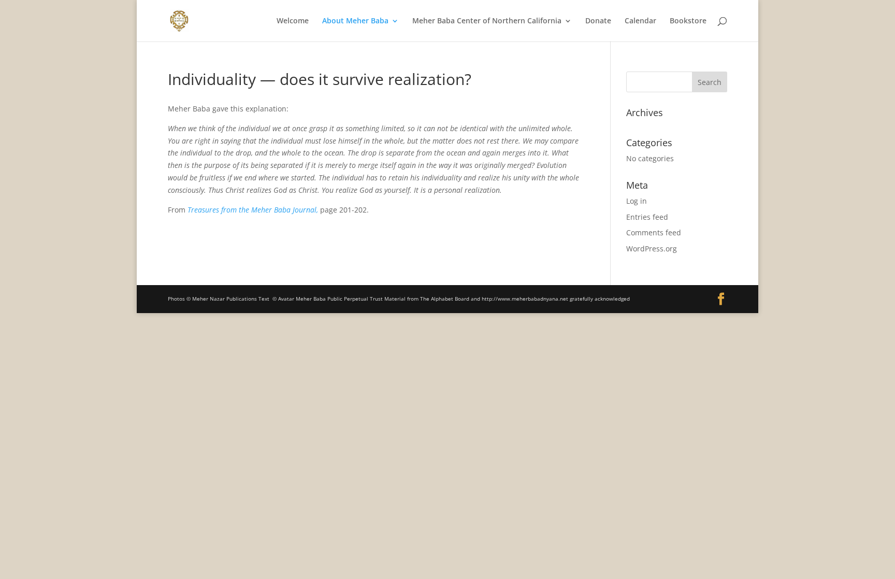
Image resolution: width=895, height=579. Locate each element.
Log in (636, 201)
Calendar (640, 21)
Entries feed (647, 217)
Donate (598, 21)
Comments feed (653, 232)
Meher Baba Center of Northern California (486, 21)
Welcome (293, 21)
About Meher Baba (355, 21)
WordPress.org (651, 248)
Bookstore (688, 21)
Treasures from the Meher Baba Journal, (252, 210)
